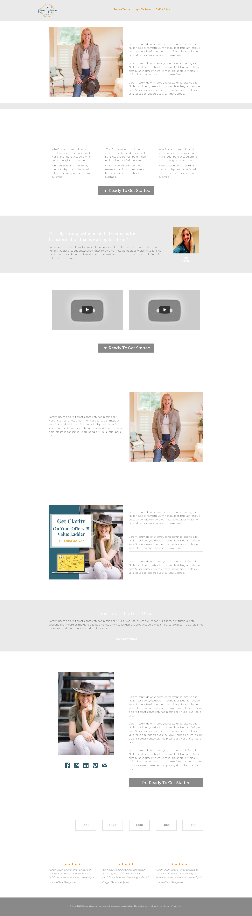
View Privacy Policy (175, 906)
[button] (126, 190)
